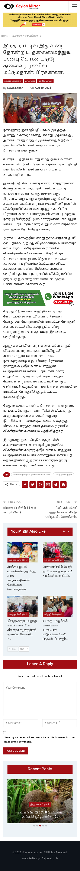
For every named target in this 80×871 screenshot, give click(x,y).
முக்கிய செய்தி (45, 81)
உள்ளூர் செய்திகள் (13, 81)
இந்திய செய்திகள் (40, 804)
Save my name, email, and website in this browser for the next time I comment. (39, 739)
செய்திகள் (30, 81)
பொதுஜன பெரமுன (63, 474)
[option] (40, 802)
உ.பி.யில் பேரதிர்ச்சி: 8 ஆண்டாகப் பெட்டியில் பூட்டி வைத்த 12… (40, 814)
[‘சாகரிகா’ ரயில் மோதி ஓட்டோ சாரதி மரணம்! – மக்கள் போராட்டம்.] (58, 552)
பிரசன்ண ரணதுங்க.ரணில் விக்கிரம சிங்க (31, 474)
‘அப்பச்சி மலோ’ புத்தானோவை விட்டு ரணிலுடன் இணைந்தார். (61, 512)
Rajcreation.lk (50, 858)
